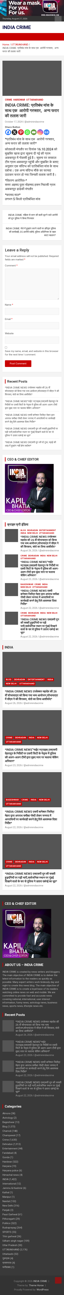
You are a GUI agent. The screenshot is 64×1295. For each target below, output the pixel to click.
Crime (8, 99)
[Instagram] (40, 132)
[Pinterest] (21, 132)
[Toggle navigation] (6, 37)
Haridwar (19, 99)
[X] (14, 132)
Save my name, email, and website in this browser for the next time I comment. (31, 353)
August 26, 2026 (29, 550)
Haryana (6, 1166)
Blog (23, 530)
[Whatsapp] (27, 132)
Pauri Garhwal (9, 1214)
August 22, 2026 (29, 608)
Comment (11, 265)
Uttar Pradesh (9, 1245)
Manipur (6, 1196)
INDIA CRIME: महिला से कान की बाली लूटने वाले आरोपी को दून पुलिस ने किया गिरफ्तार (33, 217)
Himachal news (10, 1174)
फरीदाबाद (6, 1267)
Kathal (5, 1192)
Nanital (6, 1201)
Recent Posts (15, 1015)
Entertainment (47, 530)
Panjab (6, 1210)
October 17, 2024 (14, 121)
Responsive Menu (58, 18)
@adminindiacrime (34, 121)
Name (9, 304)
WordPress (43, 1289)
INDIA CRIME (16, 27)
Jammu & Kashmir (12, 1188)
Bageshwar (27, 584)
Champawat (8, 1135)
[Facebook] (8, 132)
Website (9, 333)
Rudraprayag (9, 1227)
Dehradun (32, 530)
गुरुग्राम (6, 1258)
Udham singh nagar (12, 1240)
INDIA (23, 533)
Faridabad (7, 1152)
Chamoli (6, 1131)
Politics (6, 1223)
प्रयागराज (6, 1262)
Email (8, 319)
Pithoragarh (8, 1218)
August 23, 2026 (29, 579)
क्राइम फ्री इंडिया (17, 524)
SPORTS (6, 1232)
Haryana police (10, 1170)
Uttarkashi (7, 1254)
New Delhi (32, 533)
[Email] (34, 132)
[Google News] (46, 132)
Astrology (7, 1117)
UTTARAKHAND (34, 99)
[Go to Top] (58, 1280)
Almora (6, 1113)
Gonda (6, 1157)
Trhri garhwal (9, 1236)
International (9, 1183)
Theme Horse (36, 1285)
